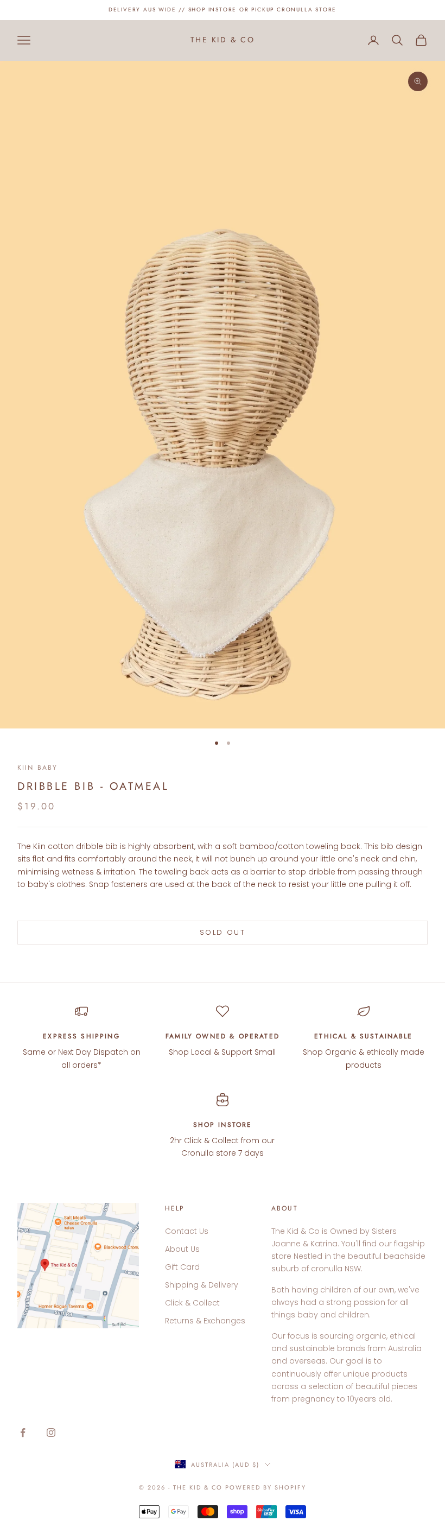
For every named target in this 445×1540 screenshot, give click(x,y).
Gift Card (182, 1267)
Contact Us (186, 1231)
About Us (182, 1249)
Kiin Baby (37, 767)
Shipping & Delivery (201, 1284)
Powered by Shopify (265, 1487)
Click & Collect (192, 1302)
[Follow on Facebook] (22, 1432)
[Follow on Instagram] (51, 1432)
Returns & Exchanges (205, 1320)
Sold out (222, 932)
